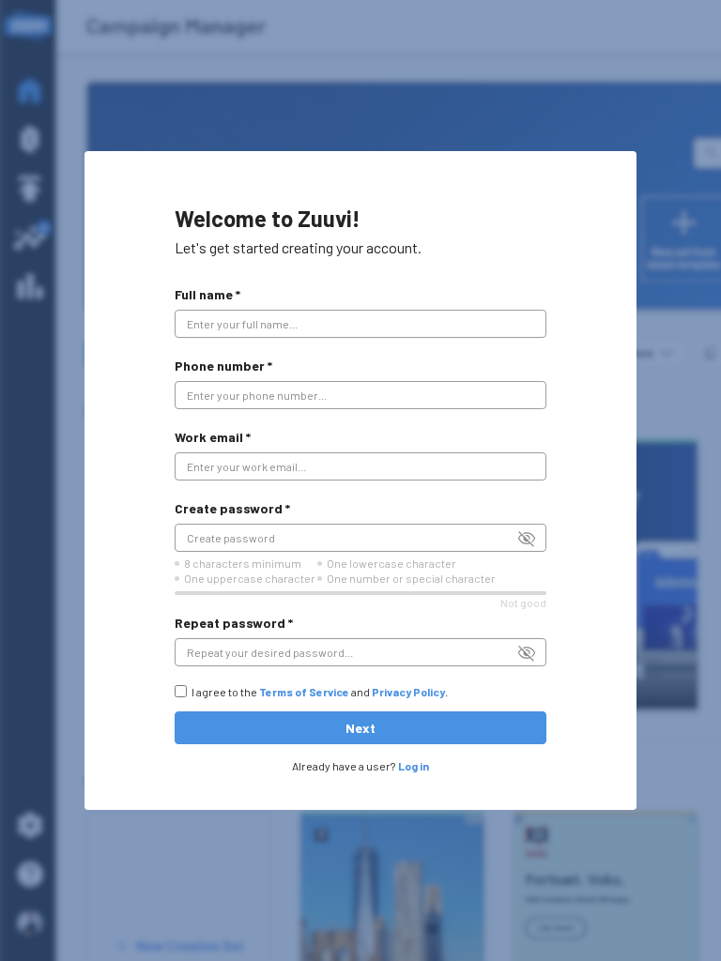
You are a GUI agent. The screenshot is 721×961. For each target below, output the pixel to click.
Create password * (232, 508)
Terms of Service (304, 691)
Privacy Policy (408, 691)
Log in (413, 765)
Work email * (213, 437)
